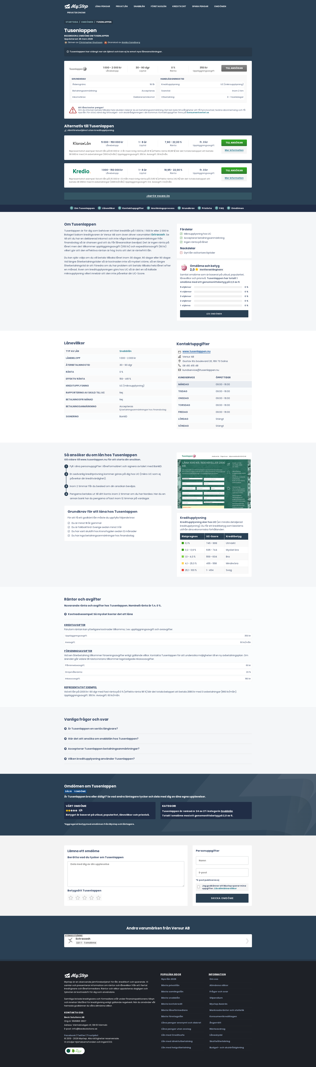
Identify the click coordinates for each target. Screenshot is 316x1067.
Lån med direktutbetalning (177, 1041)
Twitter (81, 1035)
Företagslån (158, 6)
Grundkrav (188, 208)
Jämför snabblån (158, 196)
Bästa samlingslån (172, 991)
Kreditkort (179, 6)
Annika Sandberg (131, 42)
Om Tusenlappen (84, 208)
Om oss (214, 979)
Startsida (72, 22)
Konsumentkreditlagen (223, 1016)
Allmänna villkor (219, 985)
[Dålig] (77, 897)
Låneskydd (216, 1035)
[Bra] (84, 897)
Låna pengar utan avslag (176, 1028)
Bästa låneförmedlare (174, 1010)
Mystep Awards (218, 1003)
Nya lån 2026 (168, 979)
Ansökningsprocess (162, 208)
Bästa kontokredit (171, 1003)
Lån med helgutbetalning (176, 1047)
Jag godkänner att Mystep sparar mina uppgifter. (224, 887)
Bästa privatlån (170, 985)
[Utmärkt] (98, 897)
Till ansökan (234, 68)
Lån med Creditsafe (172, 1035)
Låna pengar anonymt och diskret (181, 1022)
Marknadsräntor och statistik (227, 1010)
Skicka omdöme (222, 898)
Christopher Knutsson (90, 42)
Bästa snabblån (170, 997)
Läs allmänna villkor (225, 888)
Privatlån (122, 6)
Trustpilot (92, 1035)
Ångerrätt (215, 1022)
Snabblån (139, 6)
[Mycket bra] (91, 897)
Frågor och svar (219, 991)
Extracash (158, 234)
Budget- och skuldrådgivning (227, 1047)
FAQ (221, 208)
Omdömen (220, 6)
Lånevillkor (108, 208)
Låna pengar (102, 6)
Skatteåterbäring (220, 1041)
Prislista (207, 208)
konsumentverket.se (198, 112)
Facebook (70, 1035)
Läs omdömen (214, 313)
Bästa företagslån (172, 1016)
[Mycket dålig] (70, 897)
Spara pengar (200, 6)
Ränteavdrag (217, 1028)
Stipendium (216, 997)
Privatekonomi (76, 12)
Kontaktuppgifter (133, 208)
